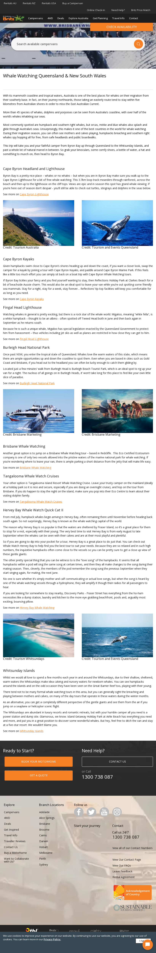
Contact (133, 18)
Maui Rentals (74, 931)
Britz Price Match (140, 10)
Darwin (43, 841)
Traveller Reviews (14, 841)
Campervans (35, 18)
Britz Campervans (54, 931)
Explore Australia (78, 18)
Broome (44, 829)
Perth (42, 858)
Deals (60, 18)
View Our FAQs (121, 865)
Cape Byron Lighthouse (34, 194)
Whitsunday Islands (31, 731)
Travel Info (118, 18)
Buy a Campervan (72, 3)
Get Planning (100, 18)
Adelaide (44, 812)
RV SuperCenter (124, 931)
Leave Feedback (122, 871)
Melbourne (46, 853)
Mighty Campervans (95, 931)
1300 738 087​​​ (97, 776)
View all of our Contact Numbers (132, 848)
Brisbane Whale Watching (35, 467)
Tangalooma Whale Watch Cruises (41, 501)
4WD (50, 18)
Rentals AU (10, 3)
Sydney (43, 864)
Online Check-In (96, 10)
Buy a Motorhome (15, 853)
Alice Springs (47, 818)
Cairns (43, 835)
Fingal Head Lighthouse (34, 339)
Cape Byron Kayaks (32, 299)
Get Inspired (11, 829)
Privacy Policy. (52, 939)
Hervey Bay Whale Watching (37, 607)
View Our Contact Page (126, 859)
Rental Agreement (123, 877)
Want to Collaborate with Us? (16, 860)
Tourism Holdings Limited (32, 931)
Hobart (43, 847)
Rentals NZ (29, 3)
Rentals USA (49, 3)
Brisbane (44, 824)
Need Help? (118, 10)
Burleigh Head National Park (37, 383)
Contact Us (11, 847)
